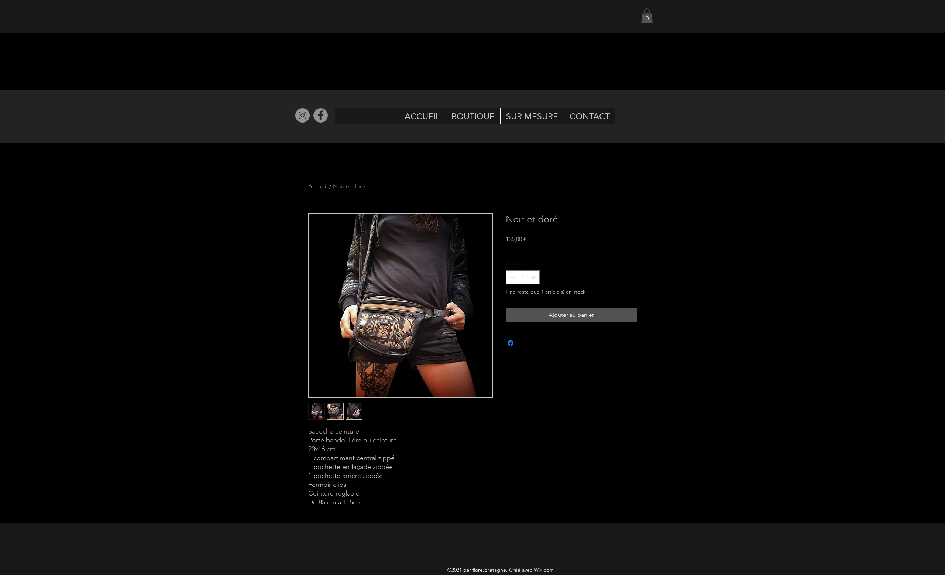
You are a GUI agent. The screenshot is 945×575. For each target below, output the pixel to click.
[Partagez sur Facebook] (510, 343)
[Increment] (534, 277)
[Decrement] (511, 277)
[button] (647, 15)
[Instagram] (302, 115)
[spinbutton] (522, 277)
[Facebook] (320, 115)
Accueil (318, 186)
